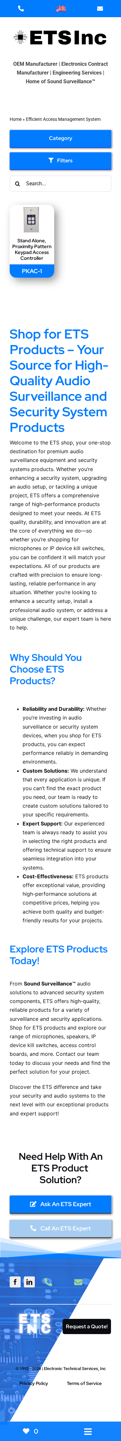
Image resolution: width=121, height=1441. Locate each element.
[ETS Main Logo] (60, 24)
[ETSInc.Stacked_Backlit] (35, 1311)
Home (16, 119)
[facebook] (15, 1281)
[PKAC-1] (32, 209)
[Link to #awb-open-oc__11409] (58, 1406)
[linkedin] (29, 1281)
